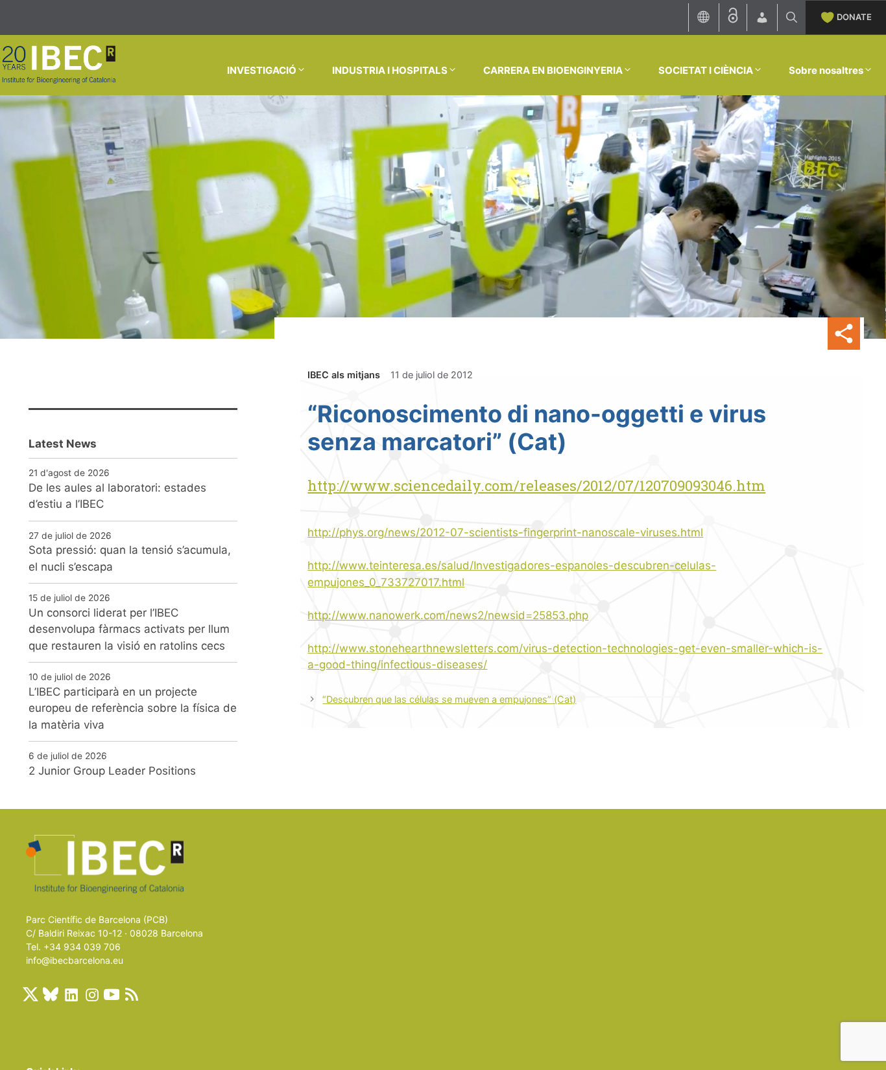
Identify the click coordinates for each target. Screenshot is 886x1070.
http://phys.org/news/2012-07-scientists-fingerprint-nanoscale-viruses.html (505, 532)
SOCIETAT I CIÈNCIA (705, 70)
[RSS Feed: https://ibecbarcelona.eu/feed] (131, 994)
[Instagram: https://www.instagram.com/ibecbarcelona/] (91, 994)
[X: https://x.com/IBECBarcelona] (30, 994)
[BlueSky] (50, 994)
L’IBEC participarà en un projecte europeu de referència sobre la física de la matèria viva (133, 708)
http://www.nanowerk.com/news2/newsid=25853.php (447, 615)
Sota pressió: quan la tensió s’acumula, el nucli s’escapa (130, 558)
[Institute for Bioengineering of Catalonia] (58, 64)
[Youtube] (111, 994)
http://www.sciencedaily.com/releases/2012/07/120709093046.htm (536, 485)
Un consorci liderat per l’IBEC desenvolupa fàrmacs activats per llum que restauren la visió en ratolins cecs (129, 629)
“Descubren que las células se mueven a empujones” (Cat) (449, 699)
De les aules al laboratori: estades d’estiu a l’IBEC (117, 496)
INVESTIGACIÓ (261, 70)
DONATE (854, 17)
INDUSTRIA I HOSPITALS (390, 70)
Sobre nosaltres (826, 70)
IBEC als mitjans (343, 374)
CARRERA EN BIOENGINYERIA (553, 70)
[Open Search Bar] (791, 17)
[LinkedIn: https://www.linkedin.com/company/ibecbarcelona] (70, 994)
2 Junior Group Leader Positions (112, 770)
